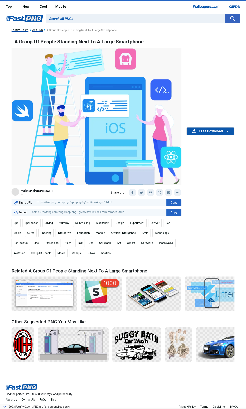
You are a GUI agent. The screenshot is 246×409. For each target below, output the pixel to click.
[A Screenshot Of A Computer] (44, 293)
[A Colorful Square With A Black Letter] (101, 293)
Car (91, 242)
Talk (80, 242)
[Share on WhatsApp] (159, 192)
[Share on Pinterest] (150, 192)
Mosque (77, 253)
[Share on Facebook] (132, 192)
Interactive (64, 232)
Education (83, 232)
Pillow (91, 253)
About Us (11, 399)
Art (119, 242)
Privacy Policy (187, 406)
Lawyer (155, 222)
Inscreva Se (166, 242)
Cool (43, 6)
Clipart (131, 242)
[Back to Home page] (24, 18)
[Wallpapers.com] (206, 6)
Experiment (137, 222)
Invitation (19, 253)
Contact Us (21, 242)
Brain (145, 232)
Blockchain (103, 222)
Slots (68, 242)
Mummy (64, 222)
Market (100, 232)
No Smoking (82, 222)
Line (36, 242)
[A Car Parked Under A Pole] (73, 344)
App (16, 222)
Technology (162, 232)
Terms (204, 406)
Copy (174, 202)
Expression (52, 242)
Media (17, 232)
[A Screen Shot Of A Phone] (211, 293)
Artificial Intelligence (123, 232)
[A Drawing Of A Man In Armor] (178, 344)
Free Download (211, 131)
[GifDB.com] (234, 6)
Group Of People (41, 253)
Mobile (60, 6)
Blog (53, 399)
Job (168, 222)
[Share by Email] (168, 192)
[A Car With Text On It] (136, 344)
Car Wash (105, 242)
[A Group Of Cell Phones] (153, 293)
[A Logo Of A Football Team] (22, 344)
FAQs (43, 399)
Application (31, 222)
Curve (30, 232)
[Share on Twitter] (141, 192)
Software (147, 242)
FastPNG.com (20, 30)
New (25, 6)
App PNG (37, 30)
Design (120, 222)
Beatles (106, 253)
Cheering (46, 232)
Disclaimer (219, 406)
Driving (49, 222)
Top (9, 6)
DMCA (234, 406)
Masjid (61, 253)
